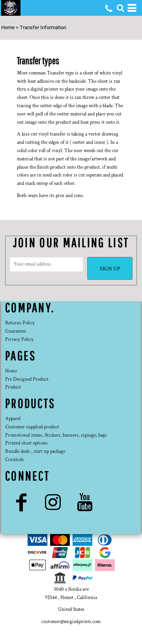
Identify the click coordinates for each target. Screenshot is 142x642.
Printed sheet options (26, 443)
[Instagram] (53, 502)
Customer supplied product (32, 427)
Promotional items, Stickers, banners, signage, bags (56, 435)
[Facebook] (21, 502)
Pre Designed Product (27, 379)
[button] (120, 8)
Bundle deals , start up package (35, 451)
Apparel (13, 418)
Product (13, 387)
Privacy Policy (19, 339)
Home (8, 27)
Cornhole (14, 459)
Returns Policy (20, 323)
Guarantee (15, 331)
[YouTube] (85, 502)
